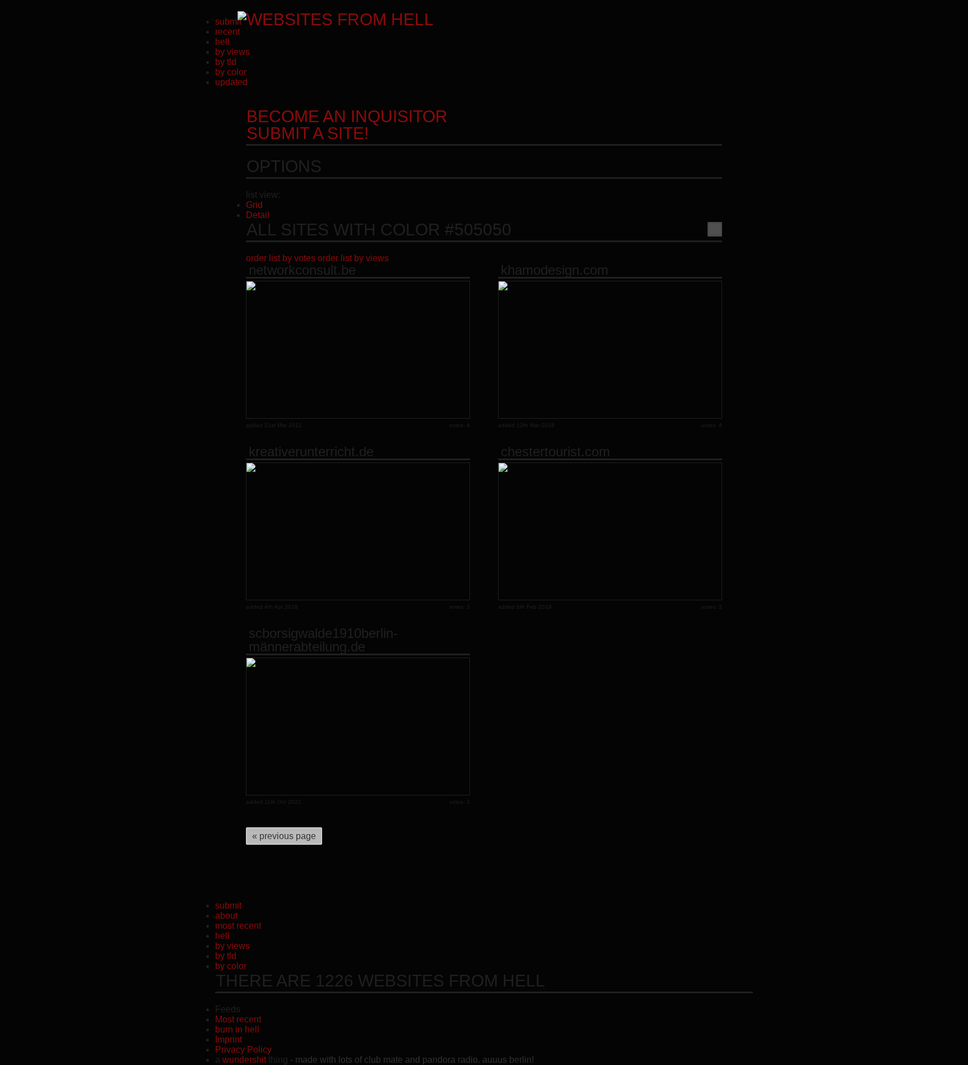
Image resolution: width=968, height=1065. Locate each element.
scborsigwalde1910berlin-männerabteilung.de (323, 640)
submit (228, 21)
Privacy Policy (243, 1049)
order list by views (353, 258)
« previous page (284, 836)
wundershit (244, 1059)
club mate (383, 1059)
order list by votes (280, 258)
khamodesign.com (554, 270)
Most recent (238, 1019)
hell (222, 42)
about (226, 915)
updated (231, 82)
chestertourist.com (555, 452)
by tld (225, 62)
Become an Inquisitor (347, 124)
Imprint (228, 1039)
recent (227, 31)
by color (230, 72)
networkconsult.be (302, 270)
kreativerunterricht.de (311, 452)
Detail (257, 215)
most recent (238, 925)
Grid (254, 205)
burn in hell (237, 1029)
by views (232, 52)
